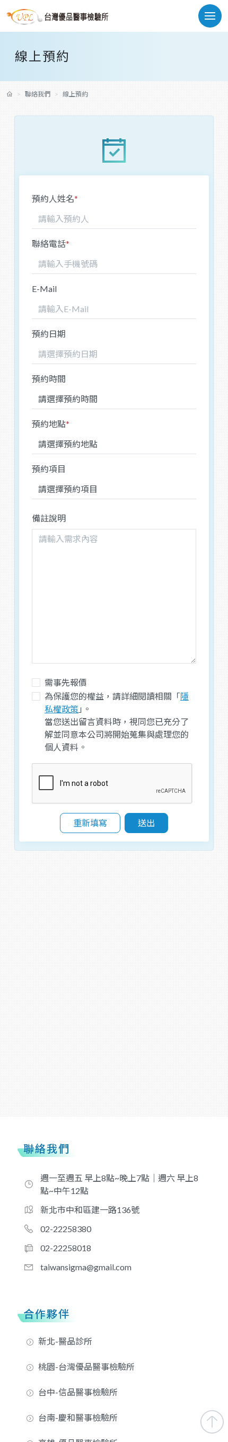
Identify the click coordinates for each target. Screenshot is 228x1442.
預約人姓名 (55, 198)
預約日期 (49, 334)
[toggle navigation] (210, 16)
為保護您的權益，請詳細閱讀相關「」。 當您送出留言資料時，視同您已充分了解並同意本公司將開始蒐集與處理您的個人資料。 (117, 721)
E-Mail (44, 289)
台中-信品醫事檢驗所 (78, 1392)
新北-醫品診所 (65, 1341)
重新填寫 (90, 823)
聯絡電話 (50, 243)
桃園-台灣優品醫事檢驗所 (86, 1366)
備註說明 (49, 518)
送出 (146, 823)
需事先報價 (66, 682)
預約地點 (50, 424)
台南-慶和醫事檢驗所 (78, 1417)
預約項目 (49, 469)
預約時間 (49, 379)
